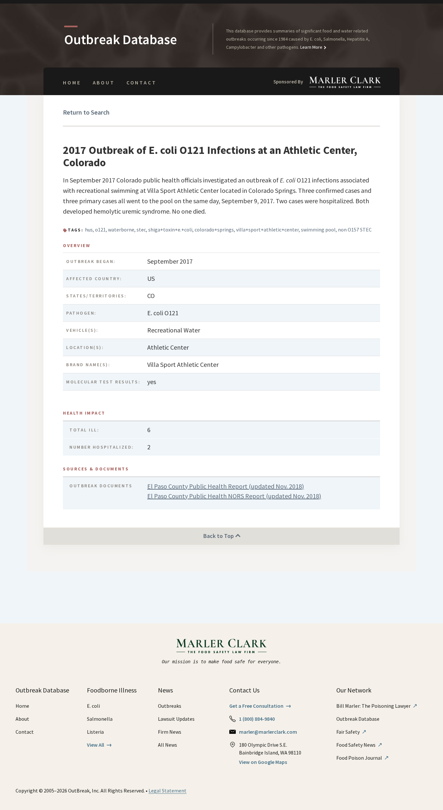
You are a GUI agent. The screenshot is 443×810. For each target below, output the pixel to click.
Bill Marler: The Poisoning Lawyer (376, 706)
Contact (141, 82)
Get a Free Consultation (260, 706)
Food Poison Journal (362, 757)
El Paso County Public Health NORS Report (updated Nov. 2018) (234, 496)
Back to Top (219, 536)
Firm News (169, 732)
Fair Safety (351, 732)
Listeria (95, 732)
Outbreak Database (357, 719)
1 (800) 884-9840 (257, 719)
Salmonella (100, 719)
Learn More (310, 47)
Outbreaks (169, 706)
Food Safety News (359, 744)
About (104, 82)
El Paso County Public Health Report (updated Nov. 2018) (225, 486)
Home (72, 82)
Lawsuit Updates (176, 719)
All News (167, 744)
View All (99, 744)
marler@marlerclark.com (268, 732)
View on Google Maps (263, 762)
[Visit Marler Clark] (221, 646)
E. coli (93, 706)
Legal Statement (167, 790)
